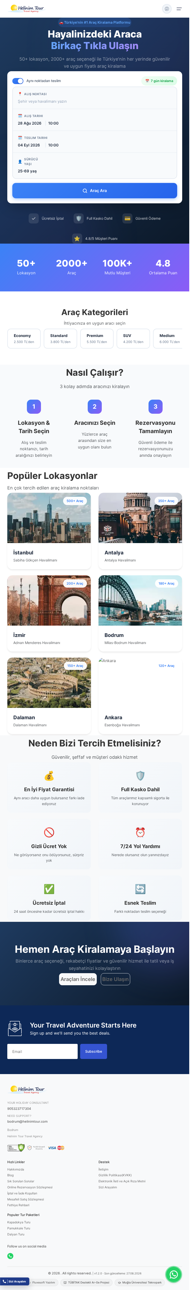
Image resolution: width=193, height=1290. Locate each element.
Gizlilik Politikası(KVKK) (115, 1175)
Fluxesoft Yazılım (43, 1282)
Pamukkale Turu (18, 1228)
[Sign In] (167, 9)
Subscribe (93, 1051)
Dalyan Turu (15, 1234)
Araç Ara (98, 190)
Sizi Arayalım (108, 1187)
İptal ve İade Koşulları (22, 1193)
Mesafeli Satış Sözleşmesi (25, 1199)
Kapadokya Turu (18, 1222)
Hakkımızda (15, 1169)
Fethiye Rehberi (18, 1205)
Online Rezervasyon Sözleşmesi (30, 1187)
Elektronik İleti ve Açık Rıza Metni (122, 1181)
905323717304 (19, 1109)
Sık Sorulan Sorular (20, 1181)
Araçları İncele (78, 979)
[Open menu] (179, 8)
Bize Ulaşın (115, 979)
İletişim (103, 1169)
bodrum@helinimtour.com (27, 1121)
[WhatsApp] (10, 1256)
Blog (10, 1175)
